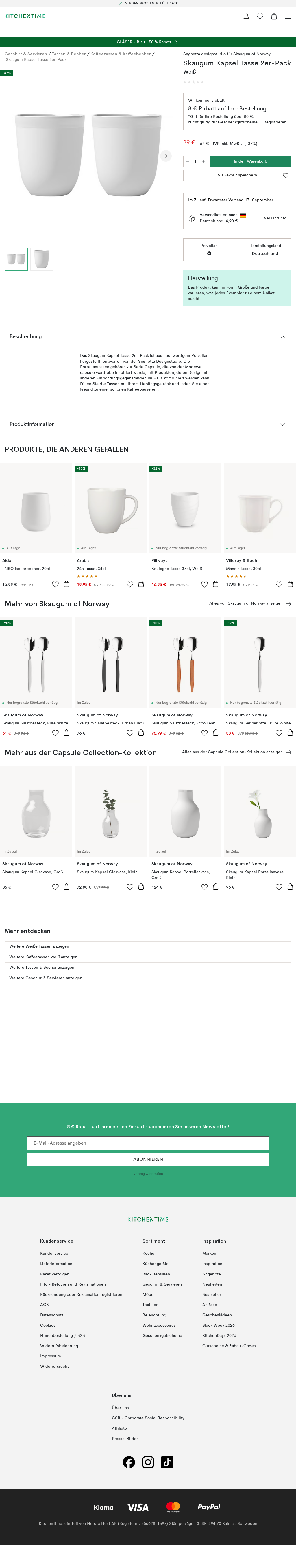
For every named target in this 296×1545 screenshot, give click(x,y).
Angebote (211, 1274)
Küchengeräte (156, 1264)
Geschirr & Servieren (26, 54)
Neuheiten (212, 1284)
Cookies (48, 1325)
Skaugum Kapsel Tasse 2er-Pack (36, 60)
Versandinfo (275, 218)
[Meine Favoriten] (260, 16)
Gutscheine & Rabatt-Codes (229, 1346)
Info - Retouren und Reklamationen (73, 1284)
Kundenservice (54, 1254)
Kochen (150, 1254)
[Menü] (288, 16)
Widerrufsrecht (54, 1367)
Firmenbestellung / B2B (62, 1336)
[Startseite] (25, 16)
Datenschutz (51, 1315)
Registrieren (275, 122)
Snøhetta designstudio (204, 54)
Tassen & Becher (69, 54)
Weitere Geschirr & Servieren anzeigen (45, 978)
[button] (193, 82)
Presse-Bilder (125, 1439)
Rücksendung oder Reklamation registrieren (81, 1294)
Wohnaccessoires (159, 1325)
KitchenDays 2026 (219, 1336)
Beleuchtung (154, 1315)
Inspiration (212, 1264)
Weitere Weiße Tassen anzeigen (39, 946)
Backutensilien (156, 1274)
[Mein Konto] (246, 16)
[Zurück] (10, 156)
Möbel (149, 1294)
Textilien (150, 1305)
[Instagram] (148, 1462)
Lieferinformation (56, 1264)
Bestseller (211, 1294)
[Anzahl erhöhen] (204, 161)
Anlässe (209, 1305)
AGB (44, 1305)
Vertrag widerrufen (148, 1174)
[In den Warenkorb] (66, 583)
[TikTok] (167, 1462)
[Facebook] (128, 1462)
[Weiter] (166, 156)
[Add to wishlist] (55, 584)
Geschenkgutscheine (162, 1336)
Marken (209, 1254)
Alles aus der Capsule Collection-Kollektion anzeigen (232, 752)
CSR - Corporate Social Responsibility (148, 1418)
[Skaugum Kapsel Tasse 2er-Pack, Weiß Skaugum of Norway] (88, 155)
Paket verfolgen (54, 1274)
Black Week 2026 (218, 1325)
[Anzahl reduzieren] (187, 161)
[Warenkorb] (274, 16)
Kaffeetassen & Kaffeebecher (120, 54)
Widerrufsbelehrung (59, 1346)
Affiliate (119, 1429)
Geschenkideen (217, 1315)
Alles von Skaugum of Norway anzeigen (246, 603)
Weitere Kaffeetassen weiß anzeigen (43, 957)
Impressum (50, 1356)
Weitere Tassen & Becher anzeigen (41, 968)
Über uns (120, 1408)
